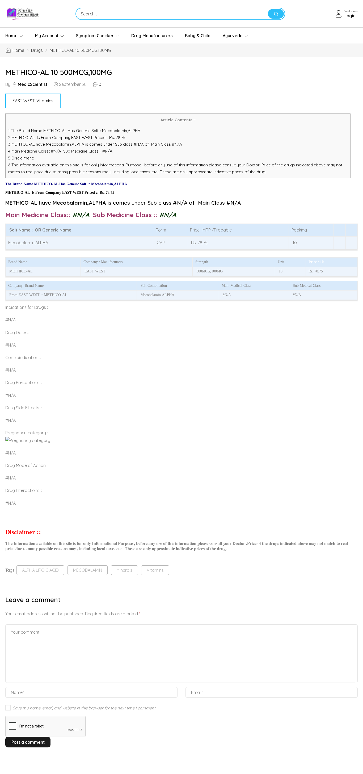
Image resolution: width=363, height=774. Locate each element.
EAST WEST (23, 100)
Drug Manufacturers (152, 35)
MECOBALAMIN (87, 570)
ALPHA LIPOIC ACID (40, 570)
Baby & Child (197, 35)
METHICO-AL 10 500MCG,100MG (58, 72)
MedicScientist (32, 84)
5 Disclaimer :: (21, 158)
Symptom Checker (95, 35)
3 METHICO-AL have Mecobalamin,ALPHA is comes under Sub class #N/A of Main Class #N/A (95, 144)
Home (11, 35)
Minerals (124, 570)
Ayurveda (233, 35)
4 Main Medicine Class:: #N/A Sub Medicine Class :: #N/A (60, 151)
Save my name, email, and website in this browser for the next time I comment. (84, 707)
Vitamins (44, 100)
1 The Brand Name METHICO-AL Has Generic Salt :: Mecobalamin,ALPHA (74, 130)
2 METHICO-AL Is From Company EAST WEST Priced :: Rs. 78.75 (66, 137)
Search (276, 14)
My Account (46, 35)
